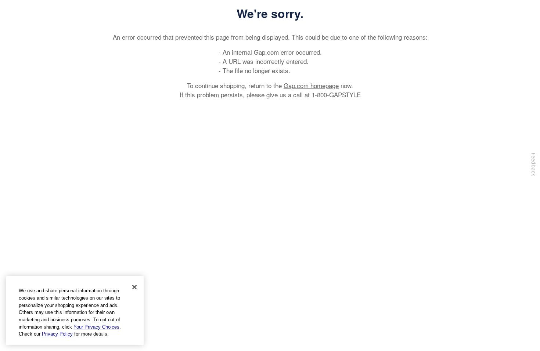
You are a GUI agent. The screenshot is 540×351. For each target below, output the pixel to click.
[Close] (134, 287)
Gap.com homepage (311, 85)
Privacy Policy (57, 334)
